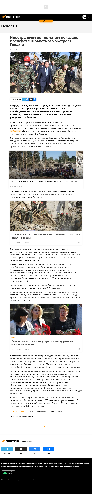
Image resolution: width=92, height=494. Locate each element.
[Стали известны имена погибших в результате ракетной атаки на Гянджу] (46, 216)
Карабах (22, 411)
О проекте (5, 463)
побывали (15, 131)
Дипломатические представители (22, 416)
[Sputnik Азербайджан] (11, 19)
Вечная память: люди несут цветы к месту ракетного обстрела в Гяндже (43, 343)
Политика (31, 411)
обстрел (59, 411)
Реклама (75, 466)
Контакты (13, 463)
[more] (80, 185)
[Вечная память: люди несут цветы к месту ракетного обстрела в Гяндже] (46, 319)
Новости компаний (51, 466)
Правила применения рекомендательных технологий (22, 466)
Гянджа (51, 411)
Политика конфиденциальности (50, 463)
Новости (14, 411)
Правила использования (27, 463)
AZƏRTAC (20, 186)
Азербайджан (41, 411)
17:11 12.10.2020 (16, 49)
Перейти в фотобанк (39, 95)
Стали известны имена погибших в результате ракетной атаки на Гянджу (46, 236)
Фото (14, 337)
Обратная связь (66, 466)
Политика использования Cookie (76, 463)
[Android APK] (8, 473)
